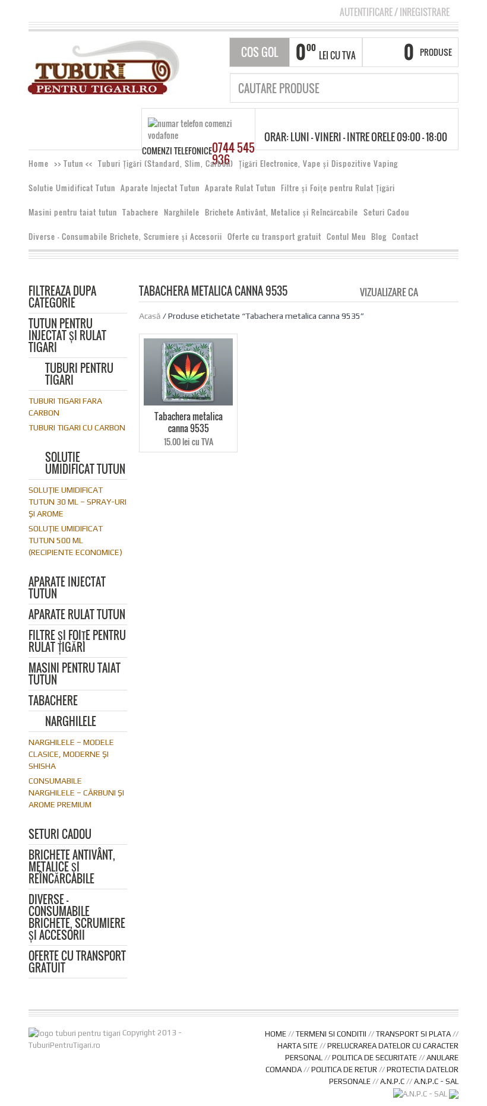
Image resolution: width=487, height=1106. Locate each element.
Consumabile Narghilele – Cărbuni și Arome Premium (76, 792)
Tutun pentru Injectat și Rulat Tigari (67, 336)
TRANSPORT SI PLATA (413, 1033)
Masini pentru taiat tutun (73, 212)
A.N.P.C (392, 1081)
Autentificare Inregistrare (395, 11)
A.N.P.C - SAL (436, 1081)
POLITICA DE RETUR (344, 1069)
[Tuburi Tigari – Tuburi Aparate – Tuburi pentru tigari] (103, 66)
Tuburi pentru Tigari (79, 375)
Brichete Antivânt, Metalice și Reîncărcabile (281, 212)
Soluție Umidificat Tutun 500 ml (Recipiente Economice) (75, 540)
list (450, 291)
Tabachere (140, 212)
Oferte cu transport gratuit (274, 236)
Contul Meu (346, 236)
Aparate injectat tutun (67, 588)
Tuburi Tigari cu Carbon (77, 427)
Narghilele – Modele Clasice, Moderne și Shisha (71, 754)
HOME (275, 1033)
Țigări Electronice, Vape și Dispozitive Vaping (318, 163)
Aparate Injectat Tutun (160, 188)
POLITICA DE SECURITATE (374, 1057)
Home (39, 163)
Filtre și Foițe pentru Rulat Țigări (338, 188)
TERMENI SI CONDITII (331, 1033)
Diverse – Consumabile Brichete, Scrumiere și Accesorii (125, 236)
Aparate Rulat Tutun (240, 188)
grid (430, 291)
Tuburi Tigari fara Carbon (65, 406)
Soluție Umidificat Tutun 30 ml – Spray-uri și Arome (78, 501)
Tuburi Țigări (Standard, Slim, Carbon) (165, 163)
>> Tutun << (73, 163)
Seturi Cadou (386, 212)
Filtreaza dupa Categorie (62, 297)
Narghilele (182, 212)
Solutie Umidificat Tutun (72, 188)
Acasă (150, 316)
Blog (379, 236)
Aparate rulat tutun (77, 615)
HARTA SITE (297, 1045)
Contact (405, 236)
